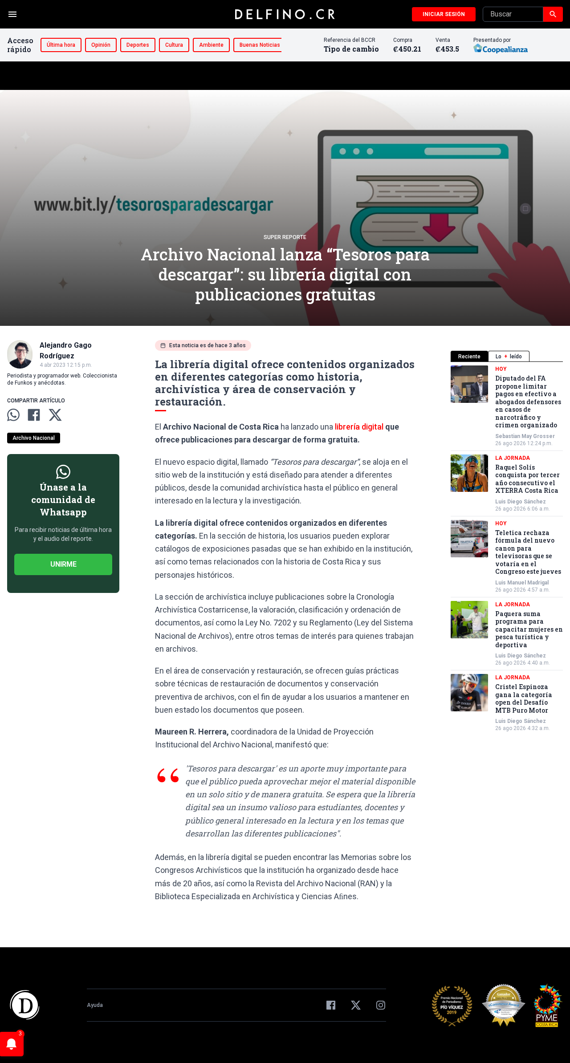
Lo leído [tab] (509, 356)
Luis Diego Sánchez (520, 502)
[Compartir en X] (55, 415)
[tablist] (507, 356)
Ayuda (95, 1005)
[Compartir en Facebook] (34, 415)
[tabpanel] (507, 548)
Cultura (174, 45)
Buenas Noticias (260, 45)
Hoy (501, 369)
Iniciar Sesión (444, 14)
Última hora (61, 45)
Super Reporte (285, 237)
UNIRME (63, 564)
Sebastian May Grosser (525, 436)
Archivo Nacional (33, 438)
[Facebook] (331, 1005)
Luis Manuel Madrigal (522, 583)
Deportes (137, 45)
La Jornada (512, 458)
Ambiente (211, 45)
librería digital (359, 426)
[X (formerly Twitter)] (355, 1005)
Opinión (100, 45)
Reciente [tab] (469, 356)
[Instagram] (380, 1005)
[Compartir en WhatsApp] (13, 415)
